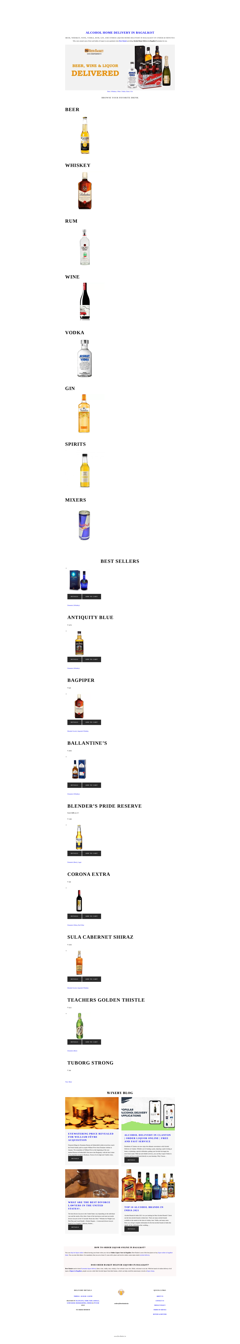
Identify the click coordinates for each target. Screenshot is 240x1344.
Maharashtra (81, 1303)
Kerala (96, 1300)
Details (74, 596)
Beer (108, 91)
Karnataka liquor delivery (88, 1268)
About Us (160, 1296)
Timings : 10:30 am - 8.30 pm (83, 1296)
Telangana (79, 1300)
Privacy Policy (159, 1305)
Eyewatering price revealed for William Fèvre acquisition (91, 1136)
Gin (131, 91)
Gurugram (71, 1303)
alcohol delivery (145, 1255)
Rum (127, 91)
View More (68, 1082)
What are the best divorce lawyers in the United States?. (89, 1205)
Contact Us (160, 1300)
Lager (79, 862)
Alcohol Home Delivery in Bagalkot (120, 32)
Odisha (89, 1303)
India (66, 1255)
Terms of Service (159, 1309)
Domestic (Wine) (72, 925)
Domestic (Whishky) (73, 605)
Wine (119, 91)
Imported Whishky (83, 731)
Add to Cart (92, 596)
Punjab (96, 1303)
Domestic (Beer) (72, 862)
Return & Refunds (160, 1314)
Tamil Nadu (88, 1300)
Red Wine (81, 925)
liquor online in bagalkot (165, 1252)
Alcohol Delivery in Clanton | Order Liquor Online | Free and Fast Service (147, 1138)
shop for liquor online (76, 1252)
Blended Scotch (72, 731)
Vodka (123, 91)
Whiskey (113, 91)
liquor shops (150, 1271)
